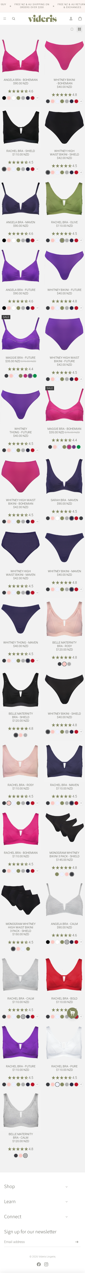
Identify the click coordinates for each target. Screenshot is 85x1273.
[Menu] (4, 18)
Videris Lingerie (47, 1256)
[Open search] (13, 18)
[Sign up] (77, 1242)
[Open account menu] (71, 18)
